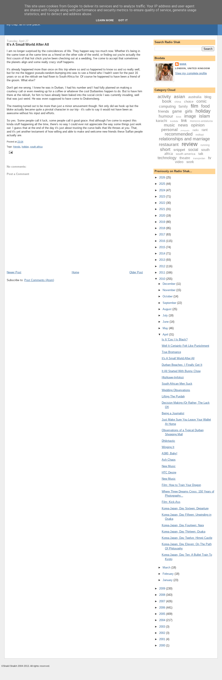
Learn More (105, 20)
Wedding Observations (176, 390)
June (166, 321)
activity (164, 96)
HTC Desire (169, 472)
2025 (162, 183)
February (169, 573)
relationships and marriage (184, 138)
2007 (162, 601)
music (169, 125)
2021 (162, 209)
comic (201, 101)
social (193, 149)
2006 (162, 607)
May (166, 328)
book (166, 101)
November (169, 290)
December (169, 283)
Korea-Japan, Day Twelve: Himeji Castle (187, 537)
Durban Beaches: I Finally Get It (182, 364)
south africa (36, 146)
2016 (162, 241)
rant (204, 130)
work (190, 162)
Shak (183, 64)
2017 (162, 234)
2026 (162, 177)
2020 (162, 215)
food (205, 106)
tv (209, 158)
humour (166, 116)
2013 (162, 259)
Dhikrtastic (168, 440)
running (205, 145)
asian (179, 96)
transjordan (199, 158)
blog (207, 97)
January (168, 580)
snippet (179, 150)
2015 (162, 247)
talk (200, 153)
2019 (162, 221)
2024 (162, 190)
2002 (162, 633)
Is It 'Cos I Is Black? (175, 339)
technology (167, 158)
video (179, 162)
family (183, 106)
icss (178, 116)
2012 (162, 266)
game (177, 111)
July (166, 315)
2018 (162, 228)
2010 (162, 278)
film (194, 106)
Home (75, 272)
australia (194, 97)
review (190, 144)
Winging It (168, 447)
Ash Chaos (169, 459)
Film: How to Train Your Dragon (181, 485)
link (184, 120)
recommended (179, 134)
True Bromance (171, 352)
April (166, 334)
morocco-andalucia (201, 121)
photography (185, 130)
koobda (174, 121)
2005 (162, 613)
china (178, 101)
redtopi (200, 134)
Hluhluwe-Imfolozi (173, 377)
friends (16, 146)
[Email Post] (10, 152)
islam (204, 115)
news (183, 125)
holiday (25, 146)
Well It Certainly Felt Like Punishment (185, 345)
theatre (185, 158)
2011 (162, 272)
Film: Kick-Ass (171, 502)
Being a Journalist (173, 413)
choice (188, 101)
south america (185, 153)
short (165, 149)
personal (169, 129)
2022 (162, 202)
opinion (198, 125)
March (167, 567)
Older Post (136, 272)
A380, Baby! (169, 453)
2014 (162, 253)
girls (189, 111)
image (190, 116)
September (170, 302)
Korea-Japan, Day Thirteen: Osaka (183, 531)
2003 (162, 626)
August (167, 309)
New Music (169, 466)
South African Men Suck (177, 383)
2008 (162, 594)
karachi (161, 121)
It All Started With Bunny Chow (181, 371)
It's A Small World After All (28, 44)
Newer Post (14, 272)
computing (167, 106)
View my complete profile (191, 73)
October (168, 296)
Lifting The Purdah (173, 396)
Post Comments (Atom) (39, 280)
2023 (162, 196)
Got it (123, 20)
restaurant (169, 144)
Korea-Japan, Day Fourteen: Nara (183, 525)
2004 (162, 620)
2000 (162, 645)
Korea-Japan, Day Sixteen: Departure (185, 508)
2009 (162, 588)
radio (196, 130)
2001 (162, 639)
